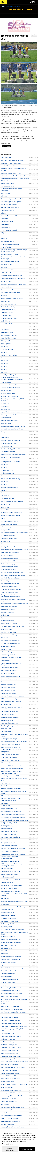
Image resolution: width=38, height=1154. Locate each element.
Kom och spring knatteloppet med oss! (12, 626)
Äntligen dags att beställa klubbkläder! (12, 429)
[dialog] (19, 1141)
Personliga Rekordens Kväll (9, 757)
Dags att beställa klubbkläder (9, 487)
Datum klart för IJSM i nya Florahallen (11, 885)
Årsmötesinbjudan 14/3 (8, 655)
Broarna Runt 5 (5, 358)
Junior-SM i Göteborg (7, 909)
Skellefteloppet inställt (7, 621)
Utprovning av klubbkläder (8, 962)
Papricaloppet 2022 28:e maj (9, 623)
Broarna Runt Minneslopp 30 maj (10, 479)
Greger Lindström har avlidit (9, 809)
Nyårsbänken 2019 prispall (8, 945)
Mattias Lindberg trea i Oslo (9, 1059)
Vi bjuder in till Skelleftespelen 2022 (11, 589)
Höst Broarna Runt (6, 704)
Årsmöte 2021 (5, 803)
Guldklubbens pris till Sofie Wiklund (11, 1115)
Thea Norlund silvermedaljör (9, 845)
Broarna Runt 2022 (6, 649)
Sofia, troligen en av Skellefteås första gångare (14, 176)
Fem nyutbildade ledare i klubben (10, 643)
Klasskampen (5, 682)
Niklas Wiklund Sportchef (8, 971)
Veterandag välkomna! (7, 210)
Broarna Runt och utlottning (9, 635)
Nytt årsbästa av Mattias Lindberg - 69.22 (13, 1067)
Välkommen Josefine (7, 796)
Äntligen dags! (5, 496)
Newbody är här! (5, 541)
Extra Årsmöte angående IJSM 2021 (11, 990)
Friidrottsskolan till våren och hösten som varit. (14, 820)
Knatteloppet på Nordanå (8, 1098)
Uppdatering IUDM (6, 927)
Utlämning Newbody (7, 826)
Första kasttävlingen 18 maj (9, 1101)
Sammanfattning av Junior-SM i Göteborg (13, 907)
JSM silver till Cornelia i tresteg (10, 1017)
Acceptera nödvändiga (10, 1149)
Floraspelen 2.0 (5, 530)
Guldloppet (4, 196)
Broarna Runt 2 (5, 366)
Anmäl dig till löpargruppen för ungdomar (13, 575)
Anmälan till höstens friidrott (9, 166)
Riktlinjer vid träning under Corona (10, 823)
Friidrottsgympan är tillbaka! (9, 415)
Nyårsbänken (5, 951)
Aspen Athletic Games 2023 (9, 524)
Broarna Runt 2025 (6, 281)
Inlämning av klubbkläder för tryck (11, 788)
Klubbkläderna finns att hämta (9, 667)
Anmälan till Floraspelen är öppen (10, 292)
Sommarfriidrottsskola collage (10, 583)
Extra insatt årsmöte (6, 315)
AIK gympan (4, 985)
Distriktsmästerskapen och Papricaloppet (13, 160)
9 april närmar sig (6, 382)
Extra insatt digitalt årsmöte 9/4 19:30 (11, 275)
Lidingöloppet (5, 437)
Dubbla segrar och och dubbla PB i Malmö (13, 426)
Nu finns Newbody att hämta (9, 679)
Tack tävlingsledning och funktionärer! (12, 726)
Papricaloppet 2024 (6, 343)
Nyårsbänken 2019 (6, 948)
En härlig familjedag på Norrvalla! (10, 461)
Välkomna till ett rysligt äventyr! (10, 552)
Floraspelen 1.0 (5, 660)
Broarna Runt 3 (5, 363)
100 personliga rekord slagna (9, 851)
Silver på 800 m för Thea (8, 843)
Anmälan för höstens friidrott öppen (11, 578)
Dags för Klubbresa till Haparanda (11, 956)
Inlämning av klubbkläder (8, 684)
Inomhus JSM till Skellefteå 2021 (10, 959)
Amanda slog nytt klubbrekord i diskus (12, 1096)
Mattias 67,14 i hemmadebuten (10, 1076)
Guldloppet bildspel (6, 264)
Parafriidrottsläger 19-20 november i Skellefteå (14, 549)
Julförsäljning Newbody (8, 535)
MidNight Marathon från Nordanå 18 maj (12, 1107)
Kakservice (4, 213)
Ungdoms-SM (5, 904)
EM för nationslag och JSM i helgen (11, 1023)
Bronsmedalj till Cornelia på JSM (10, 837)
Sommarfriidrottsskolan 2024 (9, 385)
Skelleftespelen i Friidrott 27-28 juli (11, 1047)
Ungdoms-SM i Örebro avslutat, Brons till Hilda (14, 901)
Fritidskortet (4, 218)
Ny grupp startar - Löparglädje (9, 396)
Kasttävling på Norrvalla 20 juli (9, 1050)
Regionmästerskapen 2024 (9, 304)
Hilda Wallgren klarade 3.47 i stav (10, 861)
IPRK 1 (2, 965)
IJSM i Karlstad (5, 507)
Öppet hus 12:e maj (6, 629)
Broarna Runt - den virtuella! (9, 888)
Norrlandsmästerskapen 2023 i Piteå (11, 513)
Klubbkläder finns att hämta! (9, 538)
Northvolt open (5, 615)
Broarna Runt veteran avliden (9, 355)
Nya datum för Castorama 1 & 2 (10, 717)
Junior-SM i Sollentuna (7, 324)
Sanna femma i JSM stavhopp (9, 831)
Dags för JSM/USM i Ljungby (9, 254)
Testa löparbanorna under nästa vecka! (12, 547)
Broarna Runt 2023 (6, 504)
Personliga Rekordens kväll (9, 216)
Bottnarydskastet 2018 (7, 1124)
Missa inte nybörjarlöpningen (9, 723)
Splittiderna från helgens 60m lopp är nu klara (14, 284)
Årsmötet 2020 (5, 898)
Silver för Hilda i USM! (7, 720)
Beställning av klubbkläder (8, 632)
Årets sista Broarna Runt (8, 609)
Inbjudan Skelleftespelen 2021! (10, 754)
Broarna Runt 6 (5, 352)
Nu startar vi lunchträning (8, 393)
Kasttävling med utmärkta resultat (10, 744)
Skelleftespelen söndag (8, 1039)
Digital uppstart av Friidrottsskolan (11, 811)
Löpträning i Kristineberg (8, 973)
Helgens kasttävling (6, 763)
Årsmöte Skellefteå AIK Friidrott (10, 207)
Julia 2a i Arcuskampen (7, 1113)
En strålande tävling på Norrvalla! (10, 449)
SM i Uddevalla (5, 329)
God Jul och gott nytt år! (8, 673)
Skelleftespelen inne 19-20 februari (11, 657)
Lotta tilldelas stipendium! (8, 527)
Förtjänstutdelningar (7, 731)
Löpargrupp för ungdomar (8, 693)
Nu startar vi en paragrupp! (8, 564)
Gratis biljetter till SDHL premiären (10, 307)
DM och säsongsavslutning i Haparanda (12, 501)
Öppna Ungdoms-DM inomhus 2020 (11, 942)
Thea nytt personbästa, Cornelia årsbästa (13, 854)
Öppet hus (4, 618)
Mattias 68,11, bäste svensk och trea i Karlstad (14, 1062)
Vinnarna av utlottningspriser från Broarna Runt (14, 604)
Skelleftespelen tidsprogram (9, 1045)
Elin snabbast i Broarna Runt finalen (11, 1090)
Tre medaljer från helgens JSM (10, 566)
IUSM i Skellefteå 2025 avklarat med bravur (13, 278)
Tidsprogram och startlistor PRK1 (10, 760)
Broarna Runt (4, 638)
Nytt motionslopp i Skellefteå (9, 420)
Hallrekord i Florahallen (7, 612)
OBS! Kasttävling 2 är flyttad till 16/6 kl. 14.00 (14, 1084)
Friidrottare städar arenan (8, 982)
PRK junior (4, 233)
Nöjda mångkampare (7, 1087)
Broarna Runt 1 (5, 369)
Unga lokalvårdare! (6, 976)
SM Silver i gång (5, 193)
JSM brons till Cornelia (7, 714)
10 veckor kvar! (5, 403)
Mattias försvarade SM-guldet (9, 996)
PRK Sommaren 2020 (7, 868)
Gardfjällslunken (5, 321)
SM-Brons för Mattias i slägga (9, 699)
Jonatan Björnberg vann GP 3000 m (11, 1056)
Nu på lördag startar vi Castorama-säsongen (14, 999)
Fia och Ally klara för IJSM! (8, 918)
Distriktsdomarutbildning (8, 690)
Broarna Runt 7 (5, 346)
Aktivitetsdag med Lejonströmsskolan (12, 298)
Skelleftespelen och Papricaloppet (11, 163)
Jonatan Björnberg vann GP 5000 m (11, 1036)
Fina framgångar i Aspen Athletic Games (12, 929)
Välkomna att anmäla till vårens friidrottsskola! (14, 1026)
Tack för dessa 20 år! (7, 786)
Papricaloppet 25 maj (7, 349)
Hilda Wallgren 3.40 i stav (8, 915)
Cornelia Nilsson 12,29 (7, 1033)
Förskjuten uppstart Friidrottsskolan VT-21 (13, 814)
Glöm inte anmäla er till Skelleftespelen (12, 572)
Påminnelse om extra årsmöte (9, 979)
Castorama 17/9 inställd (8, 561)
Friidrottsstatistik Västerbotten (10, 244)
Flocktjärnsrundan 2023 (7, 473)
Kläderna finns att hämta (8, 451)
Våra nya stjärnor (6, 783)
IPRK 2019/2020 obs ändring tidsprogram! (13, 968)
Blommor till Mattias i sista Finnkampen (12, 696)
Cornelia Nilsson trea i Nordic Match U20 (12, 1009)
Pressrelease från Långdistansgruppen (12, 768)
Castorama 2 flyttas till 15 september (11, 988)
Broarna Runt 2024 (6, 390)
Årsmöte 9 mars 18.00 (7, 912)
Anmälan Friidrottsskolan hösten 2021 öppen (14, 741)
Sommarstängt (5, 581)
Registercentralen (6, 157)
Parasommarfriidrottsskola (9, 569)
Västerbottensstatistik (7, 270)
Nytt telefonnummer (6, 828)
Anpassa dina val (7, 1144)
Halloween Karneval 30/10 (8, 241)
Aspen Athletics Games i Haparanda (11, 412)
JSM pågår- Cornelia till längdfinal (10, 1020)
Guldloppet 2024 (6, 341)
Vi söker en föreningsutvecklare (10, 592)
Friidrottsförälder (6, 247)
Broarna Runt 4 (5, 361)
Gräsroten (4, 295)
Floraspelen (4, 432)
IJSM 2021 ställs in (6, 806)
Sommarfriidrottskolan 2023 (9, 498)
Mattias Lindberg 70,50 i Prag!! (9, 1053)
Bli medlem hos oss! (7, 290)
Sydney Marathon (6, 301)
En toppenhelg (5, 406)
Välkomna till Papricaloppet (9, 606)
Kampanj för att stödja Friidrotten (10, 891)
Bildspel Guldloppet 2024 (8, 338)
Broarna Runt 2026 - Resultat (9, 204)
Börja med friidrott (6, 423)
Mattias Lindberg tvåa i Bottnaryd (10, 747)
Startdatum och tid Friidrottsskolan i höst (13, 848)
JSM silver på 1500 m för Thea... (10, 711)
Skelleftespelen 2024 (7, 312)
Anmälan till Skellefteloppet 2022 (10, 640)
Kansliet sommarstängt (7, 183)
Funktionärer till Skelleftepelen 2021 (11, 766)
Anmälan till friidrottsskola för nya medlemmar (14, 532)
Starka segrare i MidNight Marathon (11, 1093)
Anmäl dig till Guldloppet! (8, 375)
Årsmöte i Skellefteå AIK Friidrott (10, 388)
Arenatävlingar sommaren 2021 (10, 776)
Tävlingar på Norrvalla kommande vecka (12, 1127)
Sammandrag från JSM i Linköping (11, 701)
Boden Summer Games (7, 1081)
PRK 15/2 (3, 518)
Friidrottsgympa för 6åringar (9, 739)
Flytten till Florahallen (7, 882)
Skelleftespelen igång (7, 1042)
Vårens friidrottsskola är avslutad (10, 871)
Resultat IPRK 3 (5, 510)
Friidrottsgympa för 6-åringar (9, 318)
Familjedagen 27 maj (7, 470)
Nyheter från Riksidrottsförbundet (10, 939)
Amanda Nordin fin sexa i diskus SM (11, 993)
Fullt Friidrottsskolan (7, 840)
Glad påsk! (4, 372)
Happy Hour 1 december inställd (10, 676)
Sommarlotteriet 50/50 (7, 186)
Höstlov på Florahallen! (7, 555)
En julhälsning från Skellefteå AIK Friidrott (13, 817)
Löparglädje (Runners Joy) (8, 309)
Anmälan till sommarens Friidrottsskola (12, 880)
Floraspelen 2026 (6, 224)
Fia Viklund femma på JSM (8, 834)
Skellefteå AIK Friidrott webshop (10, 1121)
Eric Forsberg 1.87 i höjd (8, 924)
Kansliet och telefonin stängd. (9, 874)
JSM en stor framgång (7, 652)
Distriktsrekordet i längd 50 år (9, 1064)
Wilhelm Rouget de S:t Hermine (10, 1073)
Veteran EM (4, 238)
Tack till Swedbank (6, 287)
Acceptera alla (27, 1149)
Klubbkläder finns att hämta (9, 586)
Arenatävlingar (5, 1104)
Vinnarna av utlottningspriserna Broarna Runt (14, 454)
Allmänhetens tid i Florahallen (9, 670)
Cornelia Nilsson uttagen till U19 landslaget (13, 1012)
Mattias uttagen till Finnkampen (10, 1006)
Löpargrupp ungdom (7, 221)
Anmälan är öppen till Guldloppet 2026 (12, 201)
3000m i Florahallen (6, 273)
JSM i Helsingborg (6, 446)
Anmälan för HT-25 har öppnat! (10, 261)
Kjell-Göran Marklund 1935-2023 (10, 521)
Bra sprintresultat (6, 728)
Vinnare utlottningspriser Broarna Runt (12, 199)
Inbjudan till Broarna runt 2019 (9, 1118)
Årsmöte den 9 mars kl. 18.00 (9, 921)
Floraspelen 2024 (6, 417)
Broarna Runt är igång (7, 1110)
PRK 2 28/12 (4, 954)
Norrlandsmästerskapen (8, 646)
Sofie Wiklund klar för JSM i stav (10, 1079)
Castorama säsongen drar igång (10, 440)
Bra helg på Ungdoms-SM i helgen (11, 173)
